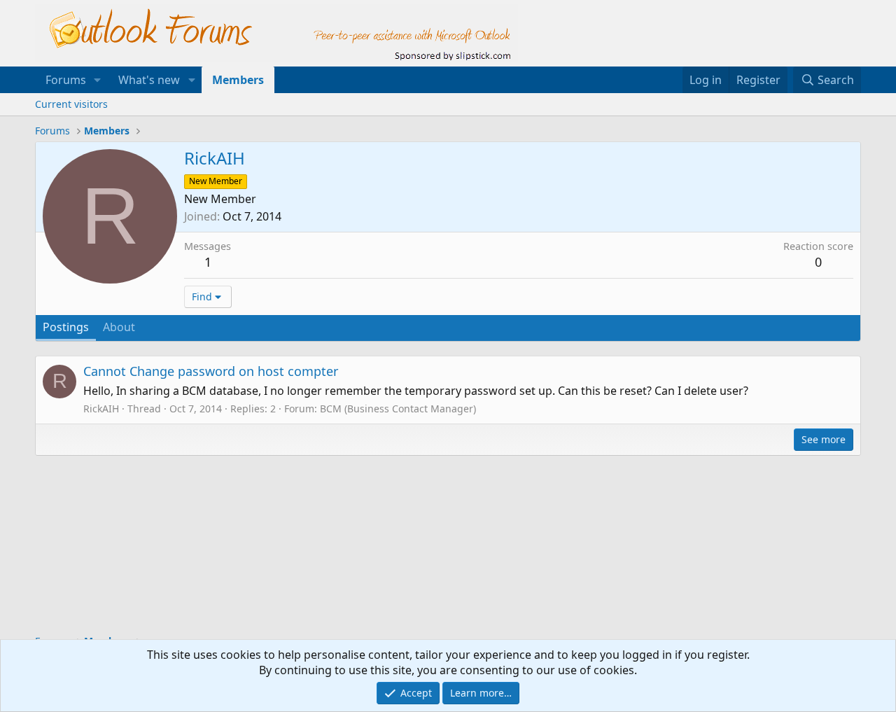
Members (238, 80)
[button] (98, 80)
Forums (66, 80)
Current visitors (71, 104)
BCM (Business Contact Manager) (398, 408)
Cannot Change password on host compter (210, 371)
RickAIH (101, 408)
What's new (149, 80)
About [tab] (119, 327)
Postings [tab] (66, 327)
